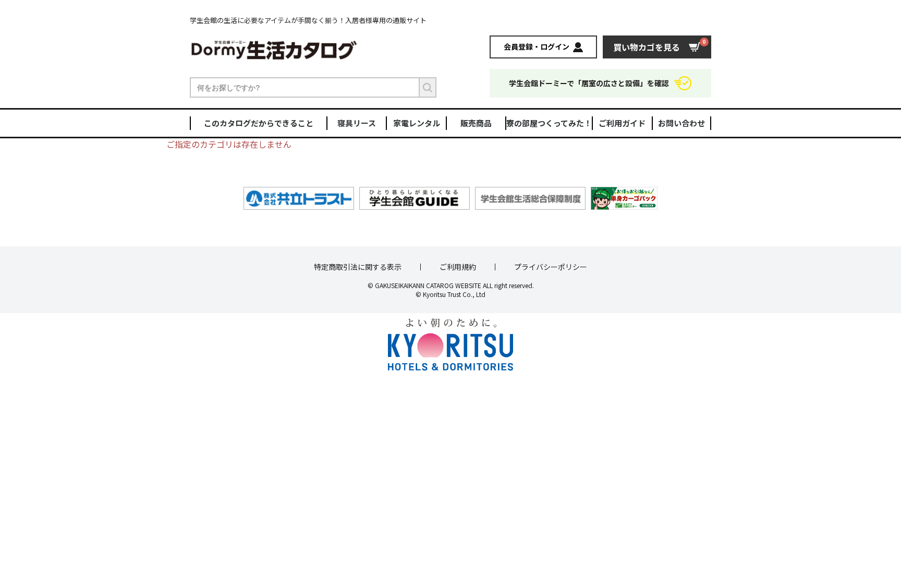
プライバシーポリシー (550, 267)
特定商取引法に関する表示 (357, 267)
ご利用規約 (458, 267)
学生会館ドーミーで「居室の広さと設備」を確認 (589, 83)
